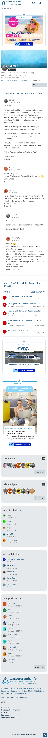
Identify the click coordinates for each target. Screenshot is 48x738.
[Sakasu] (28, 465)
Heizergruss (11, 565)
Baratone (11, 603)
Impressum (6, 715)
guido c (11, 653)
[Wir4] (5, 465)
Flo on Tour (11, 578)
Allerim (9, 521)
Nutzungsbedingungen (10, 710)
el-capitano (11, 584)
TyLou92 (10, 515)
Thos (10, 616)
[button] (39, 85)
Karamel (11, 659)
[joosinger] (28, 491)
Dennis (11, 628)
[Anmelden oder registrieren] (39, 3)
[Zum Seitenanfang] (45, 735)
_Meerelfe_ (11, 572)
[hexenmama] (32, 465)
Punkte (25, 80)
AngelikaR (12, 647)
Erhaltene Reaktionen (10, 80)
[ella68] (32, 491)
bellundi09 (12, 634)
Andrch (11, 622)
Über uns (5, 707)
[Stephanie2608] (23, 465)
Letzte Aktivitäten (26, 93)
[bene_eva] (10, 465)
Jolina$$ (10, 534)
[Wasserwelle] (14, 465)
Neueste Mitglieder (12, 510)
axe (9, 609)
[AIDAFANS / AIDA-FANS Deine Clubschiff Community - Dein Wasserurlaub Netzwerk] (15, 3)
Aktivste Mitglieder (12, 554)
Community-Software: (24, 734)
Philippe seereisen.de (15, 559)
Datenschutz (6, 712)
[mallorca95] (19, 465)
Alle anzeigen (39, 472)
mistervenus (12, 540)
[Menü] (44, 3)
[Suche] (33, 3)
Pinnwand (9, 93)
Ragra (9, 528)
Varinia (11, 641)
